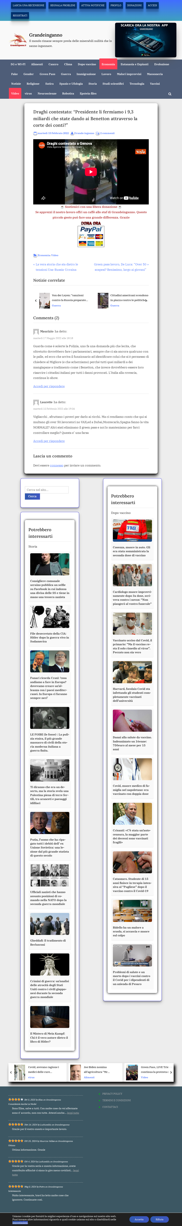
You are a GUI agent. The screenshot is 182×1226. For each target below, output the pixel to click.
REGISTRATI (20, 15)
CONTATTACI (110, 1107)
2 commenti (107, 133)
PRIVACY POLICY (112, 1093)
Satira (49, 83)
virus (28, 93)
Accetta (139, 1219)
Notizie (16, 83)
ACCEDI (152, 5)
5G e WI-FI (18, 64)
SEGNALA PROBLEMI (62, 5)
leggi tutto (73, 1112)
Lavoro (106, 74)
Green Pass (47, 74)
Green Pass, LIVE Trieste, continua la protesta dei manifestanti (125, 1069)
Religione (33, 83)
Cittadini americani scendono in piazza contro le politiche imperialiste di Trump (71, 298)
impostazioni (20, 1222)
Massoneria (155, 74)
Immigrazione (86, 74)
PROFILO (116, 5)
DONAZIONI (134, 5)
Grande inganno (84, 133)
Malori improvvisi (129, 74)
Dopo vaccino (87, 64)
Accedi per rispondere (49, 386)
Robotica (68, 93)
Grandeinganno (45, 35)
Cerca (32, 496)
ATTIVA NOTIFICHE (93, 5)
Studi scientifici (113, 83)
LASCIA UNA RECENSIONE (28, 5)
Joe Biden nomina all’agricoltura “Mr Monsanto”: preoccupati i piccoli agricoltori (68, 1069)
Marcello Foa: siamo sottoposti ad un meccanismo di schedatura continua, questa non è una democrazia (130, 298)
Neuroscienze (47, 93)
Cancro (53, 64)
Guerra (66, 74)
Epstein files (88, 93)
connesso (56, 465)
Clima (68, 64)
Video (15, 93)
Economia (108, 64)
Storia (93, 83)
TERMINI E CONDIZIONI (116, 1100)
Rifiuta (160, 1219)
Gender (28, 74)
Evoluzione (161, 64)
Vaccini (155, 83)
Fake (14, 74)
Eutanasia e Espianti (134, 64)
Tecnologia (137, 83)
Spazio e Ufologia (71, 83)
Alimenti (37, 64)
